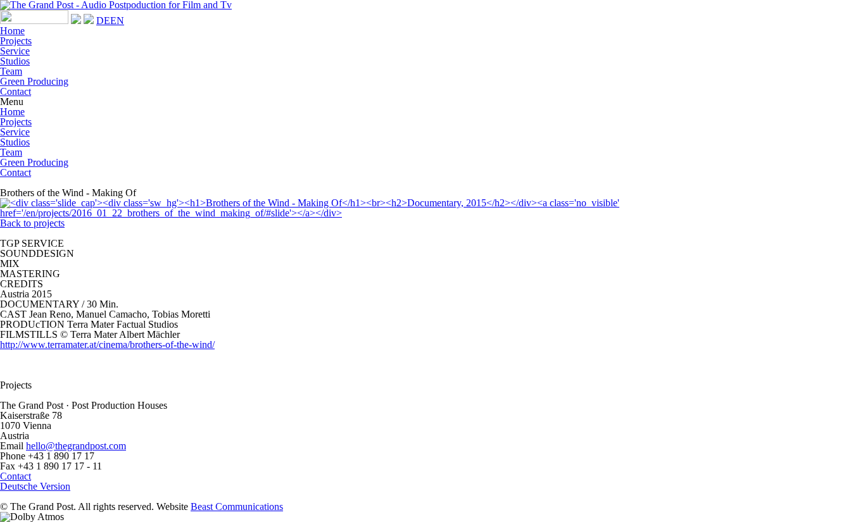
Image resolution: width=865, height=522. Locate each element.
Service (15, 51)
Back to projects (32, 223)
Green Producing (34, 81)
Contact (15, 91)
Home (12, 30)
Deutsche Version (35, 486)
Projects (16, 40)
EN (117, 20)
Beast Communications (237, 506)
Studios (15, 61)
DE (103, 20)
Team (11, 71)
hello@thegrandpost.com (76, 445)
